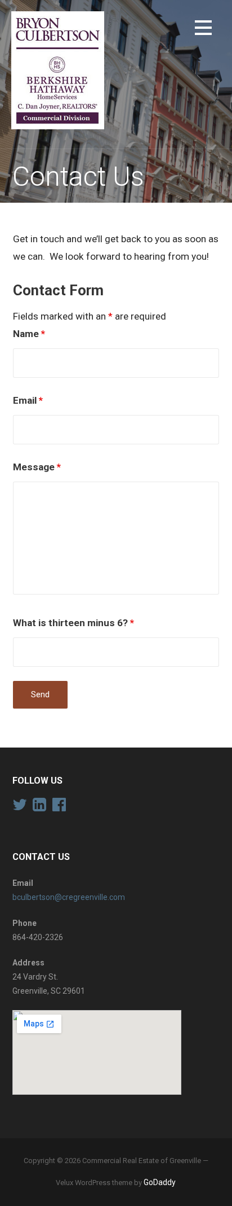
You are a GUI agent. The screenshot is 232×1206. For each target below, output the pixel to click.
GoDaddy (160, 1182)
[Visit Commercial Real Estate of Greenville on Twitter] (19, 807)
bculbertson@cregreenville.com (68, 897)
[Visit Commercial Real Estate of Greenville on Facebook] (59, 807)
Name (29, 333)
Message (37, 467)
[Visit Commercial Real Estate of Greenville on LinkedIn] (39, 807)
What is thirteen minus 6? (73, 622)
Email (28, 400)
